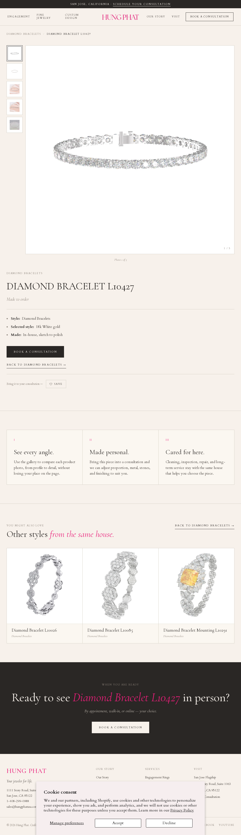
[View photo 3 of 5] (15, 89)
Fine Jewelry (44, 16)
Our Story (156, 16)
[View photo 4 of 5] (15, 107)
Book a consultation (35, 352)
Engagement (19, 16)
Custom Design (72, 16)
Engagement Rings (157, 777)
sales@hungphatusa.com (22, 807)
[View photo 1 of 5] (15, 53)
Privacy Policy (182, 810)
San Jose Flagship (205, 777)
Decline (169, 823)
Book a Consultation (209, 16)
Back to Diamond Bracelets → (36, 364)
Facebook (206, 825)
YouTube (226, 825)
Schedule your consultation (141, 4)
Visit (176, 16)
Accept (118, 823)
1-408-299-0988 (18, 801)
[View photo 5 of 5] (15, 125)
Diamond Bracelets (24, 34)
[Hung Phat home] (120, 17)
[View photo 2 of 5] (15, 71)
